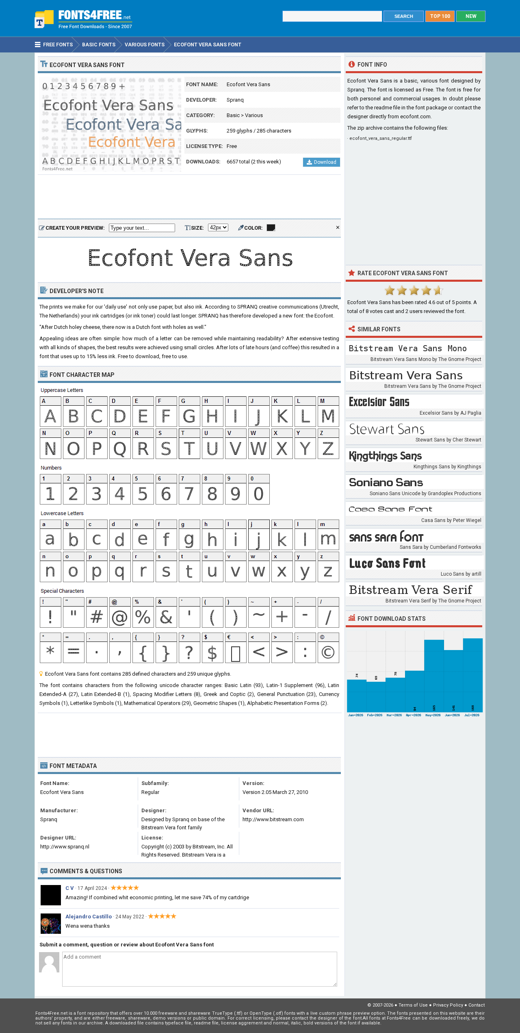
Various (254, 115)
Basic (233, 115)
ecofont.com (415, 116)
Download (325, 162)
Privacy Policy (448, 1005)
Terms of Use (413, 1005)
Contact (476, 1005)
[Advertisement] (189, 197)
